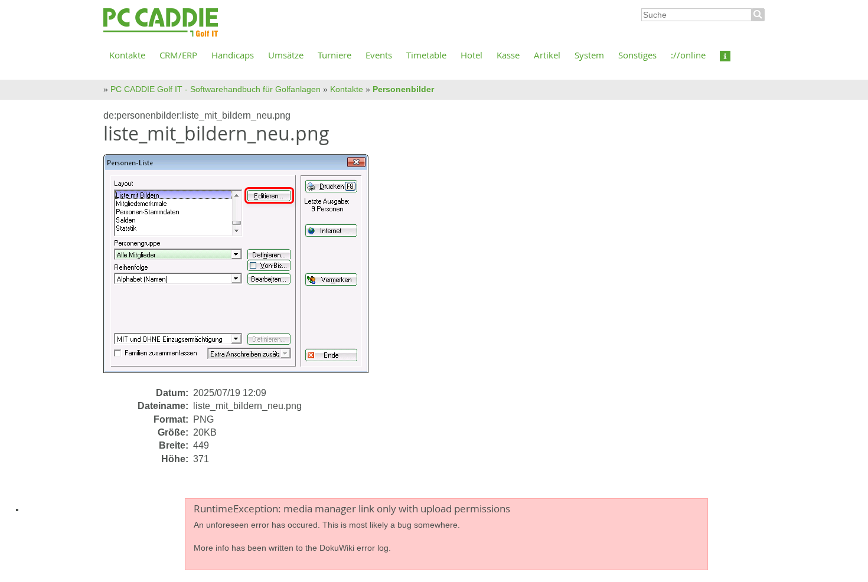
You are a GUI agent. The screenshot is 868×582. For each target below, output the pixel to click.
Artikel (547, 55)
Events (379, 55)
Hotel (471, 55)
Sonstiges (637, 55)
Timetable (426, 55)
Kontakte (127, 55)
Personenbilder (403, 89)
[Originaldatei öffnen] (243, 269)
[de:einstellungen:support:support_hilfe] (725, 55)
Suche (758, 14)
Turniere (334, 55)
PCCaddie (160, 23)
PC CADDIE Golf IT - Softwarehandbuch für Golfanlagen (215, 89)
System (589, 55)
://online (688, 55)
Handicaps (232, 55)
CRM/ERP (178, 55)
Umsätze (286, 55)
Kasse (508, 55)
